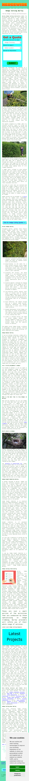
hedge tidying (12, 585)
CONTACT (20, 8)
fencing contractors (8, 698)
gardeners (17, 208)
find (7, 708)
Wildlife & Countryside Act (13, 463)
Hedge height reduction (15, 494)
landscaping (22, 701)
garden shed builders (13, 697)
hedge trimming (17, 601)
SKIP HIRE (9, 693)
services (22, 216)
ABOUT (17, 8)
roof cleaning (21, 700)
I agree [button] (17, 767)
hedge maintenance (19, 726)
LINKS (14, 8)
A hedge (4, 169)
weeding (9, 701)
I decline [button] (17, 770)
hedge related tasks (13, 608)
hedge (10, 78)
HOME (10, 8)
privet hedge (12, 326)
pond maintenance (12, 694)
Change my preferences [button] (17, 774)
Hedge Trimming (5, 763)
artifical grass (20, 696)
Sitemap (3, 762)
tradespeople (9, 704)
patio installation (12, 702)
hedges (8, 230)
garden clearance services (17, 692)
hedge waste (5, 190)
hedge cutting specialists (18, 689)
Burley (25, 196)
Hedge (3, 196)
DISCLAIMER (25, 8)
